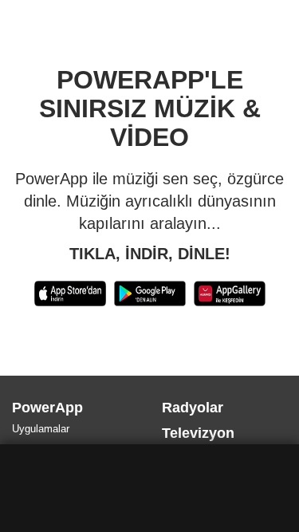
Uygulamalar (42, 429)
